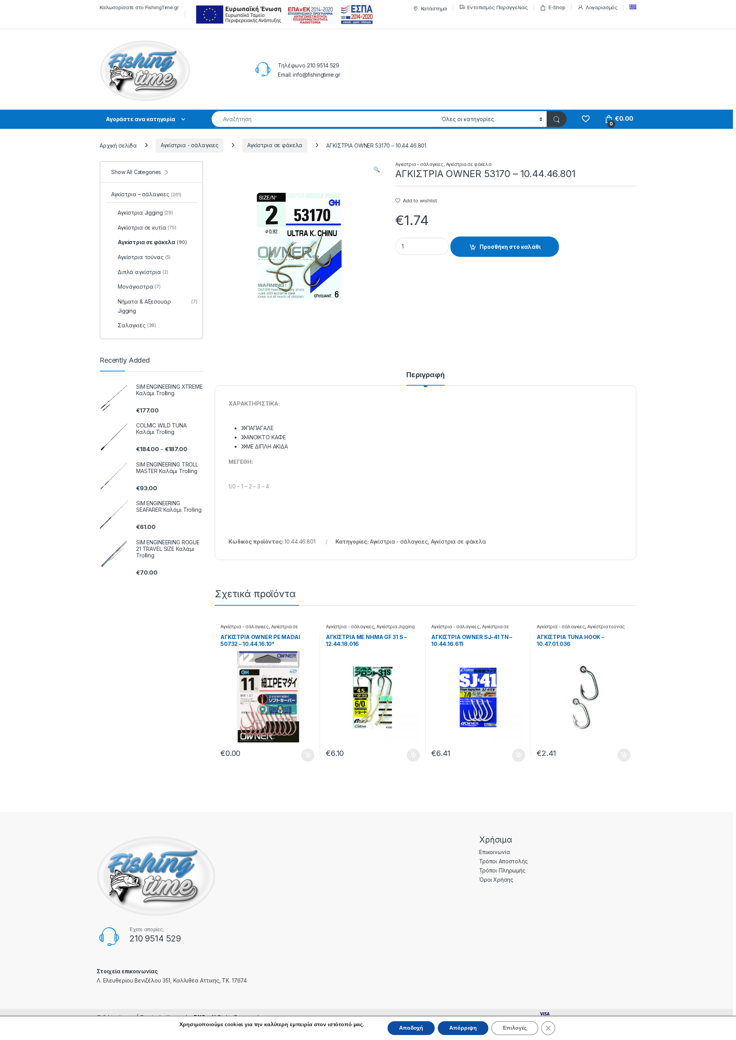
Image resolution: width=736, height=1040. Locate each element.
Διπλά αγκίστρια (143, 272)
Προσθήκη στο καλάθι (510, 246)
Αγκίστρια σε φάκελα (274, 145)
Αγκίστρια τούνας (606, 626)
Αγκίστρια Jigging (395, 626)
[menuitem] (632, 7)
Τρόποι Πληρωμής (502, 870)
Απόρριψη (463, 1028)
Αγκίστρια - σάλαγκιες (190, 145)
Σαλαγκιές (137, 325)
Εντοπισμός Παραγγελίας (497, 7)
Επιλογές (515, 1028)
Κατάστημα (434, 8)
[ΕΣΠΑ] (283, 14)
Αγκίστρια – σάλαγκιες (146, 194)
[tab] (425, 378)
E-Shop (557, 7)
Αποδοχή (411, 1028)
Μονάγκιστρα (139, 286)
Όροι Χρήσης (496, 879)
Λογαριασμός (602, 7)
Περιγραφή (425, 375)
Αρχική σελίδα (118, 145)
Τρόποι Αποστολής (503, 861)
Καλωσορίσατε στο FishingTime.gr (139, 7)
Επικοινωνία (494, 852)
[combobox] (324, 119)
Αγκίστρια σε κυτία (147, 227)
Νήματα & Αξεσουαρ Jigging (157, 306)
